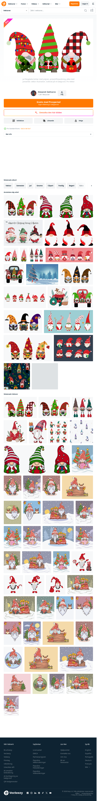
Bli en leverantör (63, 760)
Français (86, 763)
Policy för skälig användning (79, 794)
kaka (81, 184)
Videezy (7, 756)
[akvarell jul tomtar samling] (23, 232)
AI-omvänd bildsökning (8, 770)
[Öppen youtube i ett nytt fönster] (50, 792)
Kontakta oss (64, 752)
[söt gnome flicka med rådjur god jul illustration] (77, 486)
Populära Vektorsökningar (38, 760)
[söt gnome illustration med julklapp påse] (58, 511)
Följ (62, 94)
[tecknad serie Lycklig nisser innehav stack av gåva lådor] (38, 430)
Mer (56, 4)
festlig (61, 184)
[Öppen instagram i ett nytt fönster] (31, 792)
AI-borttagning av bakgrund (11, 776)
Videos (34, 4)
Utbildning (8, 763)
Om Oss (62, 756)
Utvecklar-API (9, 766)
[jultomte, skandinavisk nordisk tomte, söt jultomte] (69, 232)
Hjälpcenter (64, 749)
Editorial (46, 4)
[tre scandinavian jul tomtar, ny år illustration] (66, 205)
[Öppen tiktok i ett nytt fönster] (43, 792)
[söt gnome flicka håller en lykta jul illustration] (32, 486)
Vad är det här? (26, 129)
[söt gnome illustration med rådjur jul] (12, 511)
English (86, 749)
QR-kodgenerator (11, 780)
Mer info (9, 133)
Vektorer (11, 4)
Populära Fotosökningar (38, 766)
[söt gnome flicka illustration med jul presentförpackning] (82, 458)
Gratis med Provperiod (48, 103)
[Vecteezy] (3, 3)
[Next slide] (87, 184)
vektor (8, 184)
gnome (40, 184)
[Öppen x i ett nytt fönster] (47, 792)
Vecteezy (7, 752)
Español (86, 752)
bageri (71, 184)
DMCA (34, 752)
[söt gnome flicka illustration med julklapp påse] (80, 583)
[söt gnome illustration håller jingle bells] (12, 486)
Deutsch (86, 759)
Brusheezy (8, 749)
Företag (7, 759)
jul (30, 184)
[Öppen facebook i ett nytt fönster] (28, 792)
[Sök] (85, 10)
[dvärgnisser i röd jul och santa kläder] (73, 347)
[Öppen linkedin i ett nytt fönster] (35, 792)
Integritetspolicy (85, 792)
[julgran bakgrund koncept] (42, 273)
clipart (50, 184)
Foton (23, 4)
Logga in (85, 4)
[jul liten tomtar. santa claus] (82, 561)
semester (20, 184)
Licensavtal (36, 749)
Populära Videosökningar (38, 771)
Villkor (75, 792)
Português (87, 756)
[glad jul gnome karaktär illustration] (69, 254)
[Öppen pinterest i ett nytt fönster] (39, 792)
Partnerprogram (38, 756)
